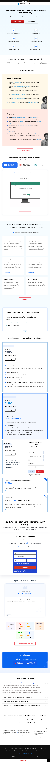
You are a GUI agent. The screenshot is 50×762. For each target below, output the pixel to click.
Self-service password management (23, 232)
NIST (29, 102)
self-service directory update (24, 125)
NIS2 (10, 104)
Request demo (31, 21)
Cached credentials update (24, 735)
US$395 (8, 483)
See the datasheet (24, 150)
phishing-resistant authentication (21, 86)
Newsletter (26, 753)
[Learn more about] (37, 266)
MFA (13, 232)
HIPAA (32, 102)
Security (27, 750)
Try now (10, 359)
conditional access (13, 91)
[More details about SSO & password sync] (13, 47)
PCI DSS (36, 102)
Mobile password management (40, 733)
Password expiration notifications (10, 738)
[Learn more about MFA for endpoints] (13, 266)
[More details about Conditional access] (36, 31)
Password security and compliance (38, 737)
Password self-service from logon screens (41, 731)
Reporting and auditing (23, 737)
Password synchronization (23, 730)
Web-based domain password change (9, 736)
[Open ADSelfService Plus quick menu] (48, 760)
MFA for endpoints (16, 82)
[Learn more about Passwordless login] (13, 286)
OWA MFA (10, 325)
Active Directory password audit (40, 739)
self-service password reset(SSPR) (20, 117)
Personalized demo (25, 210)
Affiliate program (17, 753)
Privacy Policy (40, 475)
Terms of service (19, 750)
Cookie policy (7, 753)
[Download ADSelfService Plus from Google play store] (19, 665)
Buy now (9, 490)
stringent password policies (18, 98)
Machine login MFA (28, 322)
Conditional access (11, 425)
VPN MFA (37, 322)
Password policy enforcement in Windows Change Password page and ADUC (24, 430)
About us (6, 750)
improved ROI (15, 102)
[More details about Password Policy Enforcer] (36, 39)
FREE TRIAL (23, 760)
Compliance (34, 750)
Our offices (42, 753)
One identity (35, 232)
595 (8, 352)
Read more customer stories (24, 646)
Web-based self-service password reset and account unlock (20, 365)
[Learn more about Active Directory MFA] (13, 246)
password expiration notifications (18, 94)
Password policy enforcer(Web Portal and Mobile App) (19, 374)
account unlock (33, 117)
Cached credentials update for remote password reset (19, 427)
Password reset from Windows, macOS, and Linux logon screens (21, 422)
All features (24, 299)
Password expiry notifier (12, 372)
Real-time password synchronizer (14, 377)
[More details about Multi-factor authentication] (13, 39)
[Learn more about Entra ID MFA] (37, 246)
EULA (11, 750)
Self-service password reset (14, 322)
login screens (37, 133)
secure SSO (22, 121)
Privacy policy (43, 750)
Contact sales (34, 753)
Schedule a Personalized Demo (22, 563)
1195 (8, 403)
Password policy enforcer (23, 732)
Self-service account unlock (9, 732)
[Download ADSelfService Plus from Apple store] (31, 665)
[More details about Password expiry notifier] (36, 47)
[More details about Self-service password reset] (13, 31)
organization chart (33, 382)
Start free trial (17, 21)
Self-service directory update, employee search (17, 382)
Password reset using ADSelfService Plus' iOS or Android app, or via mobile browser (26, 379)
